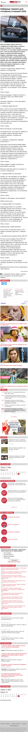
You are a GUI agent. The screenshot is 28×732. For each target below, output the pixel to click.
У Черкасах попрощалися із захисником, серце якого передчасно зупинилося (13, 581)
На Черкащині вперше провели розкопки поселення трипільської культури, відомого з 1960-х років (15, 397)
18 (12, 474)
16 (7, 474)
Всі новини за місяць (5, 477)
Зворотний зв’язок (16, 723)
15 (5, 474)
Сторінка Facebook (14, 517)
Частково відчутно (8, 554)
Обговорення (6, 643)
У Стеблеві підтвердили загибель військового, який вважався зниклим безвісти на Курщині (14, 410)
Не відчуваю (7, 557)
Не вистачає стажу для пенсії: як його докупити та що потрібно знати (17, 484)
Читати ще (14, 507)
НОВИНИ (3, 389)
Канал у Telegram (13, 524)
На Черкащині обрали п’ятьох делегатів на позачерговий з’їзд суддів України (12, 594)
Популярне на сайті (8, 565)
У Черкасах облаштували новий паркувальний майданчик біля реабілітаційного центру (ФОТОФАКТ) (13, 607)
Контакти (24, 723)
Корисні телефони (5, 723)
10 (20, 472)
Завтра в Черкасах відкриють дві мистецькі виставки (17, 448)
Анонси (3, 437)
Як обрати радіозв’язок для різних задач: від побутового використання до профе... (12, 632)
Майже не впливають (9, 556)
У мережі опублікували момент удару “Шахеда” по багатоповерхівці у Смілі (13, 585)
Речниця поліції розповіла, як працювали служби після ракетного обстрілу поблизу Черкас (8, 294)
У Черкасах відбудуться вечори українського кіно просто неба (17, 456)
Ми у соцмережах (7, 512)
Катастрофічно (7, 553)
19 (14, 474)
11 (23, 472)
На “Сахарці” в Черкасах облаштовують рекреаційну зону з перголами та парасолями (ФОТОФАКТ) (12, 589)
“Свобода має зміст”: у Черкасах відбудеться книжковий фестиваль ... (18, 441)
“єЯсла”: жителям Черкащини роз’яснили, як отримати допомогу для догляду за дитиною (16, 499)
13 (1, 474)
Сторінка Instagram (14, 532)
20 (16, 474)
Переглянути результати (14, 561)
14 (3, 474)
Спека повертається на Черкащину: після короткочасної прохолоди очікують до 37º (11, 597)
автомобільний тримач (7, 65)
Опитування (5, 547)
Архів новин (5, 464)
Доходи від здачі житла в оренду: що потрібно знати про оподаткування (17, 491)
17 (10, 474)
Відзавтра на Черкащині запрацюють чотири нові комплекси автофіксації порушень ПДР (13, 572)
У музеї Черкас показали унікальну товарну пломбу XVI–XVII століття (12, 638)
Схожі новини (6, 613)
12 (25, 472)
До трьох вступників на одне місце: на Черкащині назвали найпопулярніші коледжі (13, 568)
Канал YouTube (12, 539)
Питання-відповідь (7, 481)
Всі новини (14, 416)
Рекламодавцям (14, 725)
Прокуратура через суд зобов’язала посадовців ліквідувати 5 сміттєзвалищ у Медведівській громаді (15, 402)
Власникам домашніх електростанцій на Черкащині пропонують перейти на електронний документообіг (13, 577)
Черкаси (4, 2)
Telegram (2, 277)
